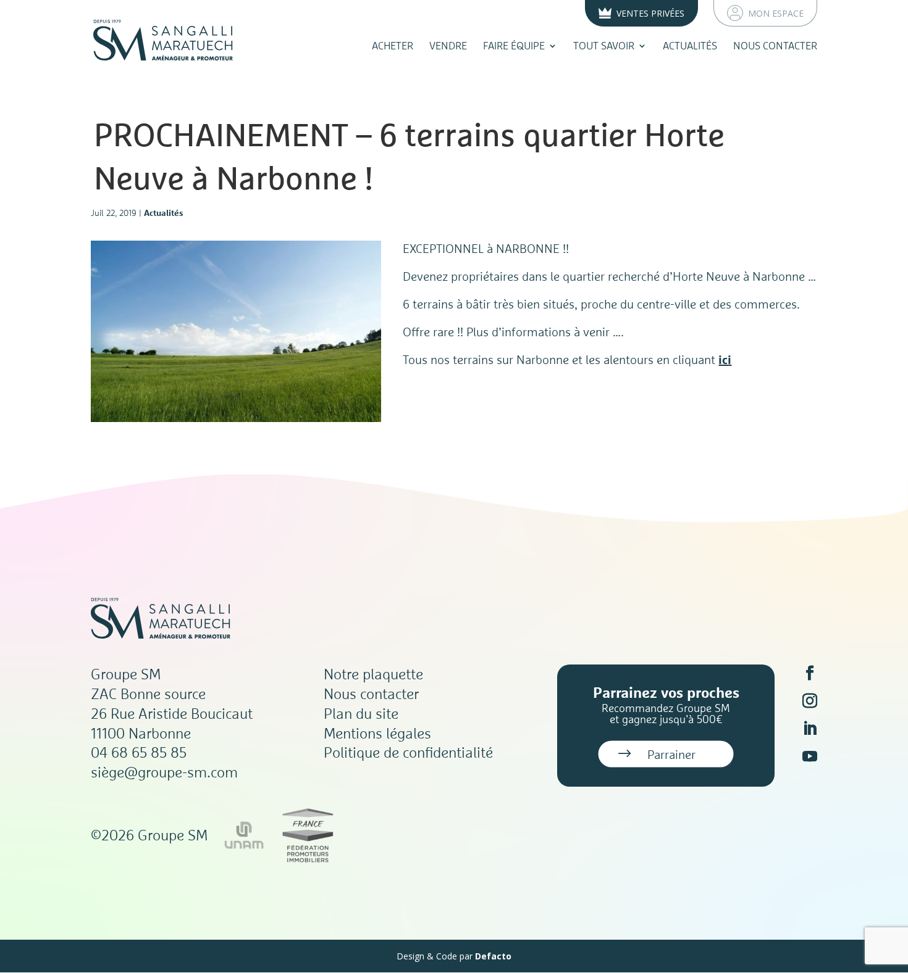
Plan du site (361, 713)
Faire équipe (514, 45)
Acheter (392, 45)
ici (724, 359)
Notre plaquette (373, 674)
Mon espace (776, 13)
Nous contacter (775, 45)
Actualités (690, 45)
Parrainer (671, 754)
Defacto (493, 956)
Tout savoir (603, 45)
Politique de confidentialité (408, 752)
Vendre (448, 45)
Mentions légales (377, 733)
